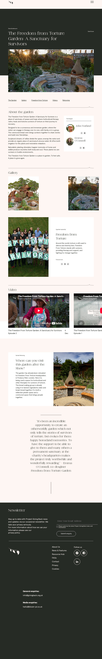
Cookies (55, 569)
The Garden (12, 100)
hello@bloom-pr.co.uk (32, 607)
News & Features (59, 551)
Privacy (55, 565)
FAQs (54, 558)
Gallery (24, 100)
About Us (56, 547)
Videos (55, 100)
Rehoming (66, 100)
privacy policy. (14, 533)
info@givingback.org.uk (33, 595)
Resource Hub (58, 554)
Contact (55, 562)
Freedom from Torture (39, 100)
